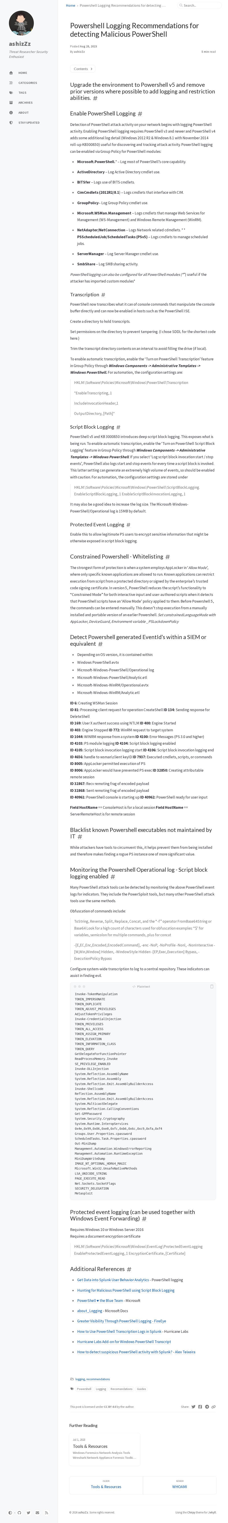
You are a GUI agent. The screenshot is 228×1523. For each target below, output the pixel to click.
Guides (141, 1389)
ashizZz (20, 44)
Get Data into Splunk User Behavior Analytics (113, 1279)
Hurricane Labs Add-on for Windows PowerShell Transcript (124, 1341)
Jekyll (212, 1512)
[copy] (212, 986)
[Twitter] (193, 1406)
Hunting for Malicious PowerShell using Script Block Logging (126, 1290)
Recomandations (121, 1389)
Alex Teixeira (185, 1352)
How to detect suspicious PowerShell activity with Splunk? (124, 1352)
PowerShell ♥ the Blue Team (100, 1300)
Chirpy (191, 1512)
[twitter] (28, 1513)
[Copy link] (213, 1406)
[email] (37, 1513)
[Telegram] (207, 1406)
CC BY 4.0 (110, 1407)
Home (70, 5)
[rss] (46, 1513)
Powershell (84, 1389)
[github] (19, 1513)
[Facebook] (200, 1406)
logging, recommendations (92, 1379)
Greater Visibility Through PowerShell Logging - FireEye (121, 1321)
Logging (101, 1389)
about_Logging (89, 1310)
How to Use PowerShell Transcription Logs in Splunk (119, 1331)
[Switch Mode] (10, 1513)
